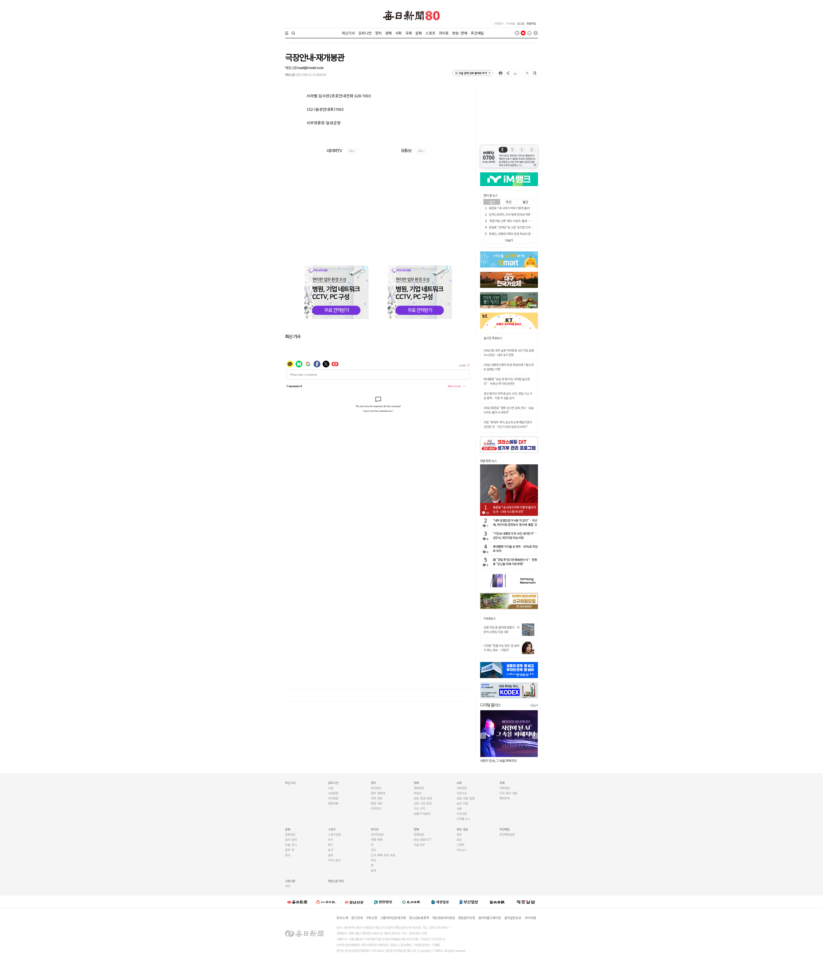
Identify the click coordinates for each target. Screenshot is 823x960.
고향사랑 (290, 880)
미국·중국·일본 (508, 792)
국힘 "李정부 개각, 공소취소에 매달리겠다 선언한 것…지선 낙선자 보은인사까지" (508, 424)
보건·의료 (462, 803)
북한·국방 (376, 803)
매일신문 (291, 67)
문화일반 (290, 834)
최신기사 (348, 33)
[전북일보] (497, 902)
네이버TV (341, 150)
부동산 (417, 792)
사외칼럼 (333, 798)
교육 (459, 808)
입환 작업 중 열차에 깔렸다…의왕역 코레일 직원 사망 (502, 629)
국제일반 (504, 787)
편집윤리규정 (466, 917)
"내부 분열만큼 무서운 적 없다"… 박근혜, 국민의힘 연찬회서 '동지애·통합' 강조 (515, 522)
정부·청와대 (378, 792)
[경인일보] (383, 902)
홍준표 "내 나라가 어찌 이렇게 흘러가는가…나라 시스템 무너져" (526, 208)
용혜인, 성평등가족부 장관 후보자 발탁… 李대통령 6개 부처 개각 (526, 234)
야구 (330, 839)
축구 (330, 844)
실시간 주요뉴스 (493, 338)
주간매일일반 (507, 834)
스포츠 (430, 33)
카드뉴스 (462, 849)
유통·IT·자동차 (422, 813)
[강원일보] (326, 902)
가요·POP (419, 844)
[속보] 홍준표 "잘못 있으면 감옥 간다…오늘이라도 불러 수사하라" (508, 410)
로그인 (520, 23)
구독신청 (371, 917)
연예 (416, 829)
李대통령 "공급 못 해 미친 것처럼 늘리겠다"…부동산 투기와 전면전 (507, 381)
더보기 (534, 705)
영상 (459, 834)
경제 (388, 33)
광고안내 (356, 917)
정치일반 (376, 787)
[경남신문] (354, 902)
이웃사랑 (462, 813)
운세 (373, 870)
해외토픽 (504, 798)
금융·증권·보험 (423, 798)
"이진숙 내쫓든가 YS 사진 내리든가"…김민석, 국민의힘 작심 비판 (515, 535)
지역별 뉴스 (463, 818)
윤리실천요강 (512, 917)
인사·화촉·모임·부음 (383, 854)
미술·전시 (291, 844)
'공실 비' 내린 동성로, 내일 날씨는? (522, 760)
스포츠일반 (334, 834)
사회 (398, 33)
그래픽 (460, 844)
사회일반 (462, 787)
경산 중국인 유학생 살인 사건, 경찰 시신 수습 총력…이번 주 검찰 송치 (508, 395)
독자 (373, 860)
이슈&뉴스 (490, 618)
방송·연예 (459, 33)
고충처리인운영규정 (393, 917)
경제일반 (419, 787)
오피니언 (364, 33)
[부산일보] (469, 902)
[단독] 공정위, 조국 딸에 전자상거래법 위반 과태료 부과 (520, 214)
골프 (330, 854)
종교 (287, 854)
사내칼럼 (333, 792)
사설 (330, 787)
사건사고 (462, 792)
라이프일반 (377, 834)
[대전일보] (440, 902)
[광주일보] (411, 902)
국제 (408, 33)
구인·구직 (419, 808)
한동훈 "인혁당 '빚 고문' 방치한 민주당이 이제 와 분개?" (521, 227)
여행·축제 (376, 839)
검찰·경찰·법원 (466, 798)
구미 (287, 886)
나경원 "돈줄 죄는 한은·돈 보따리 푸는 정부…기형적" (501, 647)
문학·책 (289, 849)
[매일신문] (297, 902)
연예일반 (419, 834)
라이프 (444, 33)
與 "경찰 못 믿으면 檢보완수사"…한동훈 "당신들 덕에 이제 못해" (515, 561)
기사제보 (510, 23)
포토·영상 (462, 829)
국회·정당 (376, 798)
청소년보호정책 (419, 917)
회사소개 (342, 917)
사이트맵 (530, 917)
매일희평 (333, 803)
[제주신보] (526, 902)
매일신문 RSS (336, 880)
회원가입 (531, 23)
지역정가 (376, 808)
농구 (330, 849)
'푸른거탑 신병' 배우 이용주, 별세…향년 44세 (515, 221)
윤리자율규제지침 (489, 917)
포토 (459, 839)
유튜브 (413, 150)
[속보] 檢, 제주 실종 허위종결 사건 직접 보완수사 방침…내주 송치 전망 (509, 352)
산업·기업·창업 (423, 803)
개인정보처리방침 (443, 917)
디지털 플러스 (490, 705)
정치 (378, 33)
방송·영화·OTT (423, 839)
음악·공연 (291, 839)
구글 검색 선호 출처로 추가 (472, 73)
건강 (373, 849)
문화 (418, 33)
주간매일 (477, 33)
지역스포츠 (334, 860)
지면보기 (498, 23)
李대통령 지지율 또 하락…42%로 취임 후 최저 (515, 548)
